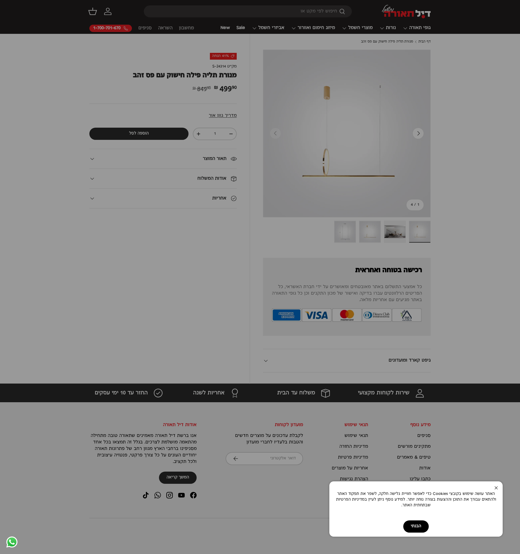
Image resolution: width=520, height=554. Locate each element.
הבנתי (416, 526)
